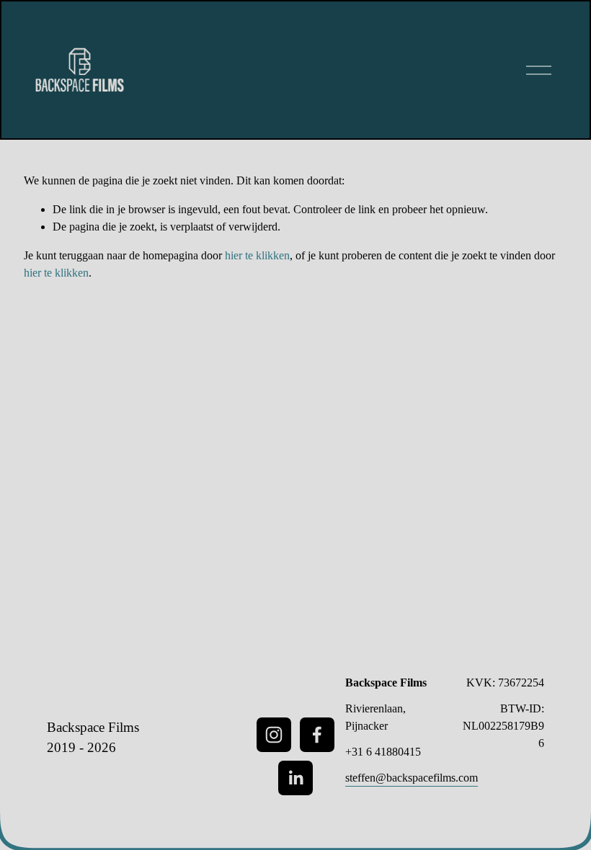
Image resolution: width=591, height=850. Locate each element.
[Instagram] (274, 734)
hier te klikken (257, 255)
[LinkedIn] (295, 778)
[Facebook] (317, 734)
